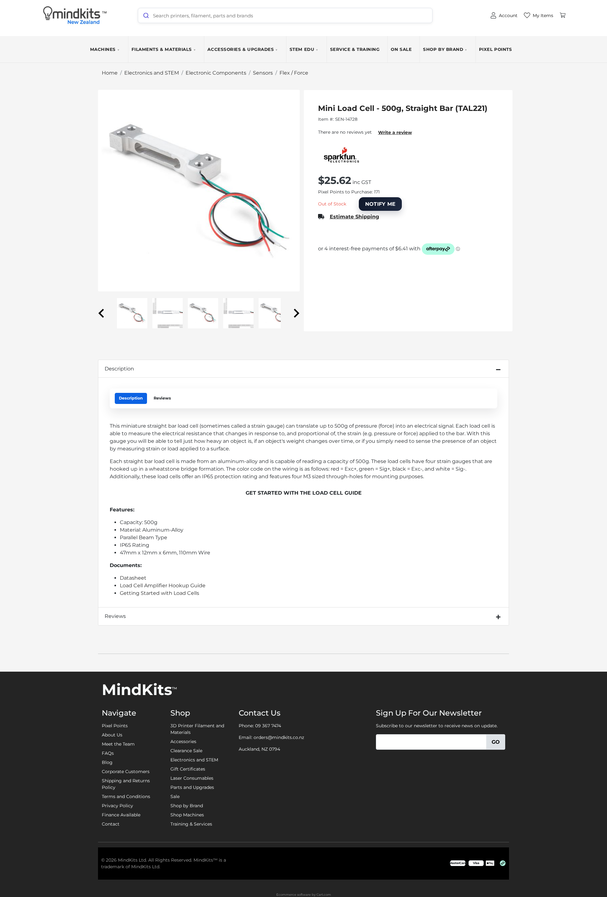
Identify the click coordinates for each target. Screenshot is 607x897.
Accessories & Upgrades (242, 49)
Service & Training (355, 49)
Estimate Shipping (354, 217)
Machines (105, 49)
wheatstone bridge (173, 469)
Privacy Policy (117, 806)
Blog (107, 762)
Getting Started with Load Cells (159, 593)
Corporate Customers (126, 771)
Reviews (162, 398)
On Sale (401, 49)
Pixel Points (495, 49)
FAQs (108, 753)
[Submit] (145, 15)
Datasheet (133, 578)
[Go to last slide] (101, 313)
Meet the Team (118, 744)
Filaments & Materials (164, 49)
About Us (112, 735)
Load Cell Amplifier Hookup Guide (162, 586)
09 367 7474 (268, 726)
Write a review (395, 132)
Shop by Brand (445, 49)
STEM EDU (304, 49)
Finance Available (121, 815)
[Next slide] (296, 313)
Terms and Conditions (126, 796)
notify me (380, 204)
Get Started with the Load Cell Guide (304, 493)
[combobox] (285, 15)
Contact (111, 824)
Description (119, 369)
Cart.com (323, 895)
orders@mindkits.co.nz (279, 737)
